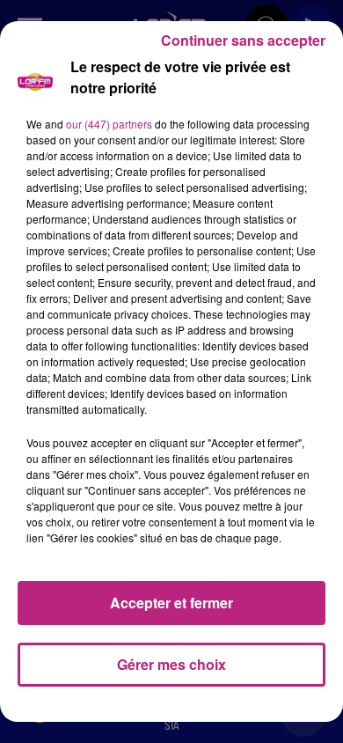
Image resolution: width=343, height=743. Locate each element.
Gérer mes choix (171, 664)
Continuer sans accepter (243, 40)
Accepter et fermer (171, 602)
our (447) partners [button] (109, 123)
